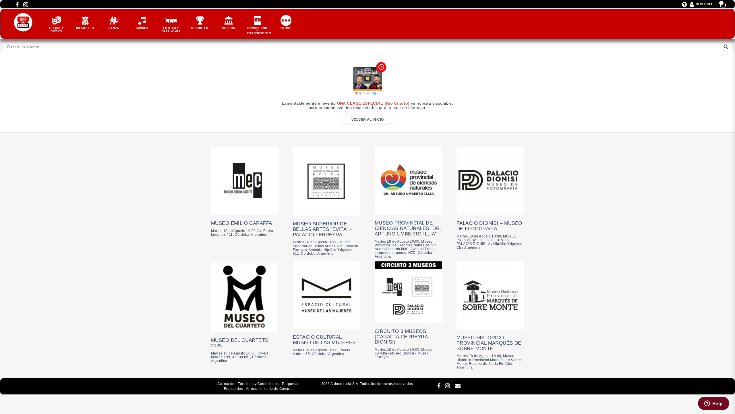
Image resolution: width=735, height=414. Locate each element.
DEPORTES (199, 28)
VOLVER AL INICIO (367, 120)
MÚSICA (142, 28)
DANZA (114, 28)
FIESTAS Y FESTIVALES (171, 29)
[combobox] (367, 47)
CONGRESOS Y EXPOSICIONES (259, 30)
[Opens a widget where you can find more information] (713, 404)
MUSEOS (228, 28)
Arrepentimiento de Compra (269, 389)
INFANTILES (85, 28)
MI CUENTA (704, 4)
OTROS (286, 28)
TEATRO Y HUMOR (56, 29)
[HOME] (23, 16)
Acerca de (225, 384)
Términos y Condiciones (258, 384)
